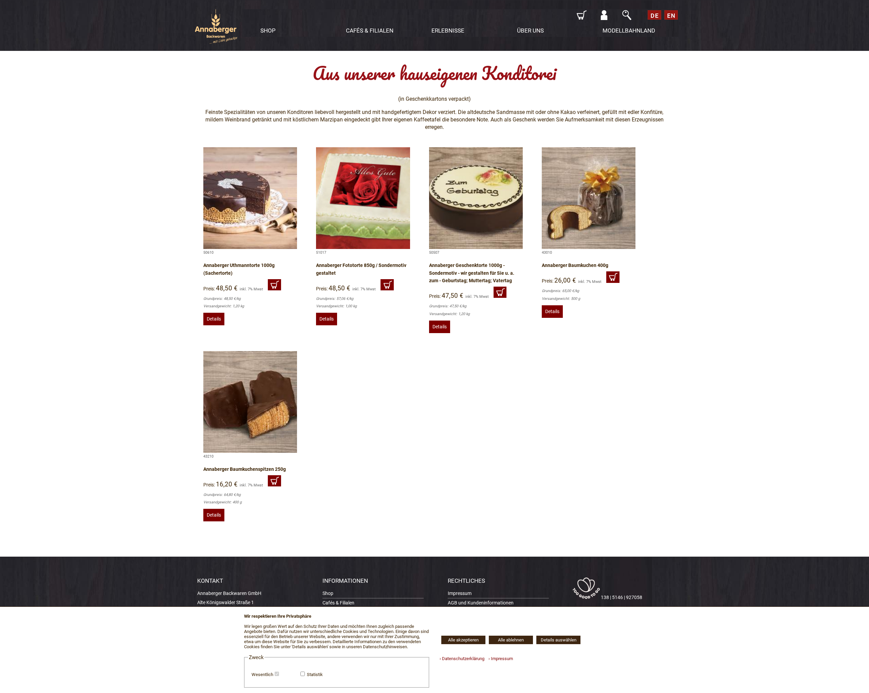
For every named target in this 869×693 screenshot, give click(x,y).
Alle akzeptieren (463, 639)
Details (214, 319)
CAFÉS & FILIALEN (369, 30)
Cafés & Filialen (338, 603)
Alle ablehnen (511, 639)
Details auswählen (558, 639)
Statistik (315, 674)
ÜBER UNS (530, 30)
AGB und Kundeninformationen (481, 603)
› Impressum (499, 658)
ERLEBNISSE (447, 30)
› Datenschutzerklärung (462, 658)
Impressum (460, 593)
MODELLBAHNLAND (629, 30)
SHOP (268, 30)
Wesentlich (262, 674)
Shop (327, 593)
